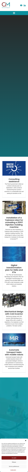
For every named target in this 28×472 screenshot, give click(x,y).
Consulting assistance (14, 180)
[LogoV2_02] (6, 1)
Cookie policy (13, 470)
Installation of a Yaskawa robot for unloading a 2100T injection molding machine (14, 222)
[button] (25, 440)
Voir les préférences (14, 466)
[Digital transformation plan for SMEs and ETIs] (14, 254)
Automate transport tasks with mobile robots (14, 352)
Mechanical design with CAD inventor (14, 312)
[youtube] (21, 5)
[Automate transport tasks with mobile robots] (14, 339)
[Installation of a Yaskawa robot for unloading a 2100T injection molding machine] (14, 207)
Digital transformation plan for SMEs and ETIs (14, 269)
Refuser (14, 462)
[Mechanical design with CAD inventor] (14, 301)
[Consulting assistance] (14, 168)
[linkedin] (25, 5)
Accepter (14, 457)
